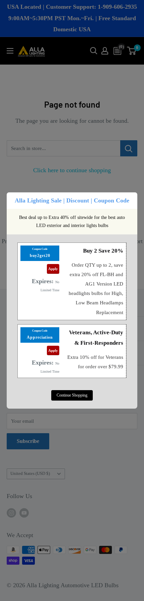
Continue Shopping (72, 395)
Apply (53, 269)
